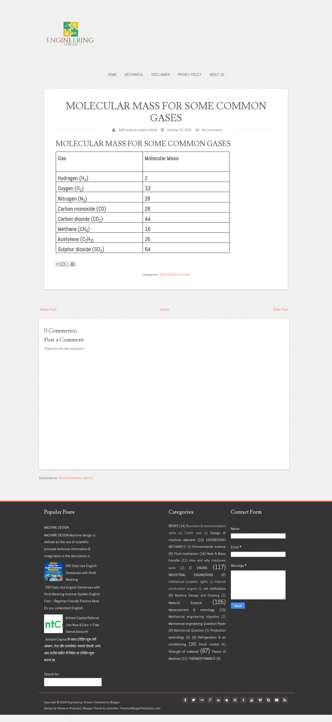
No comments (212, 130)
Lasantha (112, 708)
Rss (285, 700)
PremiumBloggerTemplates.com (140, 708)
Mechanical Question (189, 630)
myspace (227, 700)
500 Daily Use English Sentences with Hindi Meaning (81, 572)
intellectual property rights (188, 581)
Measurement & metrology (192, 609)
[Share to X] (68, 264)
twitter (193, 700)
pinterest (235, 700)
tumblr (243, 700)
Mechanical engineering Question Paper (197, 623)
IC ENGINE (198, 567)
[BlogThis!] (63, 264)
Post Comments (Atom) (76, 478)
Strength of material (183, 651)
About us (216, 74)
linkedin (218, 700)
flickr (202, 700)
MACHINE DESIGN (56, 527)
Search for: (52, 674)
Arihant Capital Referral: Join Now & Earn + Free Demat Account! (83, 624)
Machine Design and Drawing (197, 595)
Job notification (214, 588)
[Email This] (58, 264)
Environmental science (209, 546)
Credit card (193, 532)
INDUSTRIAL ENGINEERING (191, 574)
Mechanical (134, 74)
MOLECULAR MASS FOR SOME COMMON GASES (166, 112)
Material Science (185, 602)
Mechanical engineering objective (194, 616)
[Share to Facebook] (72, 264)
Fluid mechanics (186, 553)
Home (112, 74)
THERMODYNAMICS (202, 658)
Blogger (115, 702)
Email (276, 700)
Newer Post (48, 309)
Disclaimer (160, 74)
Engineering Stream (80, 702)
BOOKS (173, 525)
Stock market (209, 644)
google (210, 700)
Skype (268, 700)
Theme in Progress (69, 708)
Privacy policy (189, 74)
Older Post (280, 309)
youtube (251, 700)
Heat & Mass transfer (175, 274)
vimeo (260, 700)
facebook (185, 700)
